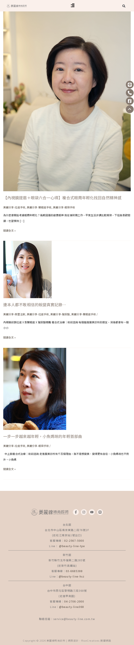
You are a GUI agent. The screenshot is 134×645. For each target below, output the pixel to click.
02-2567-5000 (74, 541)
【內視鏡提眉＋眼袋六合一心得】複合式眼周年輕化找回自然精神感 (62, 197)
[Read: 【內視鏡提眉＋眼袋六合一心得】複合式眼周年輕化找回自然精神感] (67, 95)
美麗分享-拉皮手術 (14, 207)
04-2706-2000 (74, 601)
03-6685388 (74, 571)
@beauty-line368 (71, 607)
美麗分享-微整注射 (14, 314)
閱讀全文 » (9, 230)
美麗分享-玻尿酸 (60, 314)
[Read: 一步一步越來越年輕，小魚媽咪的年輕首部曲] (34, 388)
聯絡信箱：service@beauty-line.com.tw (67, 619)
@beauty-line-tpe (72, 546)
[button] (73, 6)
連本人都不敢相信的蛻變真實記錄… (34, 304)
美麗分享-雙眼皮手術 (39, 207)
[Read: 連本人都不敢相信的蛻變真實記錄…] (27, 269)
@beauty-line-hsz (71, 576)
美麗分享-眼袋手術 (64, 207)
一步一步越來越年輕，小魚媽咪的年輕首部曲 (42, 436)
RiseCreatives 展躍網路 (96, 640)
